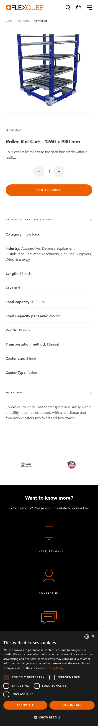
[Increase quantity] (59, 171)
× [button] (93, 636)
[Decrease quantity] (39, 171)
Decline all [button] (72, 705)
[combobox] (86, 636)
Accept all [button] (25, 705)
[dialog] (49, 678)
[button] (67, 7)
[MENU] (87, 7)
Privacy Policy (55, 668)
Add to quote (49, 190)
